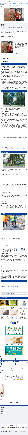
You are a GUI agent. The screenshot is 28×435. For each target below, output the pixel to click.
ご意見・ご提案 (21, 431)
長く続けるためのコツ (5, 61)
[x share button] (15, 323)
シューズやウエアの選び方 (6, 58)
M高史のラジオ (5, 71)
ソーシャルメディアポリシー (16, 431)
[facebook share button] (13, 323)
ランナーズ (22, 114)
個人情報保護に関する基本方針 (10, 431)
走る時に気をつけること (5, 59)
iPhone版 (17, 249)
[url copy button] (17, 323)
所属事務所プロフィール (18, 53)
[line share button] (10, 323)
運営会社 (24, 431)
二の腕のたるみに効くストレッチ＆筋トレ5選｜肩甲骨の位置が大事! (11, 291)
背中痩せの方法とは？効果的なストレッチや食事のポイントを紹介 (10, 286)
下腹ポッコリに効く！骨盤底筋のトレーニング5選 (8, 293)
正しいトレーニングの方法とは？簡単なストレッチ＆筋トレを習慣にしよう (11, 288)
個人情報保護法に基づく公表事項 (4, 431)
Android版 (20, 249)
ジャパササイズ (10, 183)
